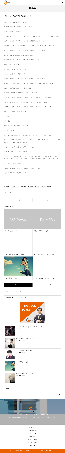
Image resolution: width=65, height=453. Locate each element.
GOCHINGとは (33, 430)
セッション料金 (32, 439)
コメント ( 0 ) (18, 284)
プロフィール (32, 433)
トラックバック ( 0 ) (47, 284)
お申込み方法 (32, 436)
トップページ (32, 427)
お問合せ (32, 445)
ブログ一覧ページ (32, 442)
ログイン (18, 297)
